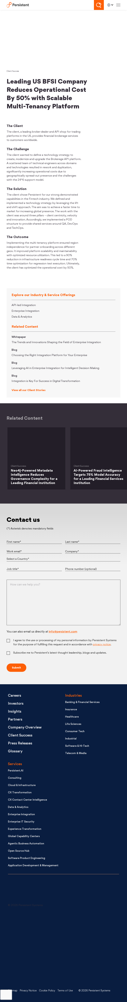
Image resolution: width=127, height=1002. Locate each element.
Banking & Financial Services (82, 702)
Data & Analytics (22, 317)
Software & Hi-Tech (77, 746)
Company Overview (25, 727)
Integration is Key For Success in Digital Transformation (46, 381)
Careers (14, 696)
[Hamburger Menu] (118, 5)
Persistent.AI (15, 771)
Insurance (71, 709)
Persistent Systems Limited (18, 5)
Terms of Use (65, 991)
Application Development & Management (33, 865)
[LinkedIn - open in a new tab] (33, 923)
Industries (73, 696)
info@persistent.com (63, 631)
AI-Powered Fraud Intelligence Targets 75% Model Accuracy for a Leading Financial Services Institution (98, 477)
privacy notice (102, 644)
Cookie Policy (47, 991)
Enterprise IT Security (21, 822)
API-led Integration (24, 305)
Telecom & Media (75, 753)
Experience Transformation (24, 829)
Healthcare (72, 717)
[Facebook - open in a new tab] (85, 948)
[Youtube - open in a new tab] (33, 948)
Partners (15, 719)
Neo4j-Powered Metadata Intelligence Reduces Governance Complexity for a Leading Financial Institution (34, 477)
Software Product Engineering (26, 858)
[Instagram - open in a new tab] (33, 973)
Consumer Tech (75, 731)
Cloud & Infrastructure (22, 785)
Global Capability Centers (24, 836)
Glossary (15, 751)
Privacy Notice (28, 991)
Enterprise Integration (25, 311)
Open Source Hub (18, 851)
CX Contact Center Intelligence (27, 800)
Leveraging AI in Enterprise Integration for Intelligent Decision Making (55, 368)
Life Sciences (73, 724)
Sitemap (12, 991)
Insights (14, 711)
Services (15, 764)
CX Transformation (20, 792)
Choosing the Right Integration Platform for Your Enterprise (49, 355)
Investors (15, 703)
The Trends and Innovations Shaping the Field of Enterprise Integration (56, 342)
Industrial (71, 739)
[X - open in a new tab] (85, 923)
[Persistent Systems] (19, 890)
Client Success (13, 71)
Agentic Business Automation (26, 844)
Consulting (14, 778)
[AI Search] (99, 5)
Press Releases (20, 743)
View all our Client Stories (28, 390)
